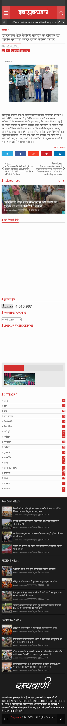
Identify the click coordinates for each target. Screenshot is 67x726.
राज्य (6, 462)
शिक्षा (6, 478)
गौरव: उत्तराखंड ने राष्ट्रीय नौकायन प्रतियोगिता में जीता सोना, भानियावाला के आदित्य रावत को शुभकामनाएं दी (38, 653)
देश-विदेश (8, 426)
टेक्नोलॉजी (8, 421)
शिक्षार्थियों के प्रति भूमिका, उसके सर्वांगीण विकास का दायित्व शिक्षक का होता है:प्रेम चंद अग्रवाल (37, 510)
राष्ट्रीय (7, 472)
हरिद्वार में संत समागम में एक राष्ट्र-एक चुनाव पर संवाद (35, 581)
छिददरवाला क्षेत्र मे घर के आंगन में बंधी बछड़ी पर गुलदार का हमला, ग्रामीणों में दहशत (37, 23)
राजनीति (7, 457)
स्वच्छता (7, 483)
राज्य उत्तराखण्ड (58, 147)
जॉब (5, 411)
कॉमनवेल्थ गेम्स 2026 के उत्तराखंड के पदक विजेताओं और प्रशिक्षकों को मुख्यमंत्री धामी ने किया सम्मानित (36, 665)
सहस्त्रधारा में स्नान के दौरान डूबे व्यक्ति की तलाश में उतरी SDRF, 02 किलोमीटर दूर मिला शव (37, 606)
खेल (5, 405)
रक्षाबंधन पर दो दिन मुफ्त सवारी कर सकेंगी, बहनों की (34, 569)
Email (26, 50)
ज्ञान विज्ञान (8, 416)
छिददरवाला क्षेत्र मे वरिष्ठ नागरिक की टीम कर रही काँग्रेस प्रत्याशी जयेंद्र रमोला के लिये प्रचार (31, 37)
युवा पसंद (7, 452)
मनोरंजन (7, 442)
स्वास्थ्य (7, 488)
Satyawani (16, 717)
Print (16, 50)
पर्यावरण (7, 436)
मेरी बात (7, 447)
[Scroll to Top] (61, 718)
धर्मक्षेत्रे (7, 431)
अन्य (6, 400)
